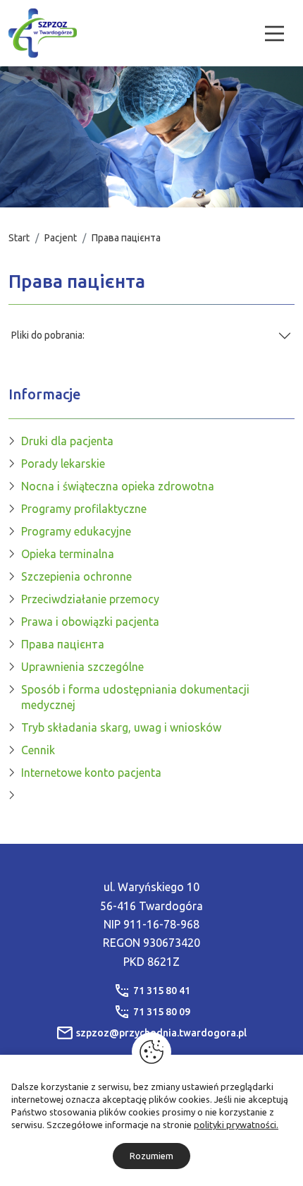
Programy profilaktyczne (84, 508)
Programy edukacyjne (76, 531)
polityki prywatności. (236, 1125)
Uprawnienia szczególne (82, 666)
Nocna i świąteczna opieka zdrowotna (117, 486)
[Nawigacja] (274, 33)
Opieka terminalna (67, 553)
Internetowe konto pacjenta (91, 772)
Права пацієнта (62, 644)
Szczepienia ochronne (76, 576)
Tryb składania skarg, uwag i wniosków (121, 727)
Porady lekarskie (63, 463)
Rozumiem (151, 1156)
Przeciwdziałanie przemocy (90, 599)
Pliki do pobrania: (48, 335)
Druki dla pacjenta (67, 441)
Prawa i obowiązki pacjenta (90, 621)
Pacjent (60, 237)
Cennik (38, 750)
